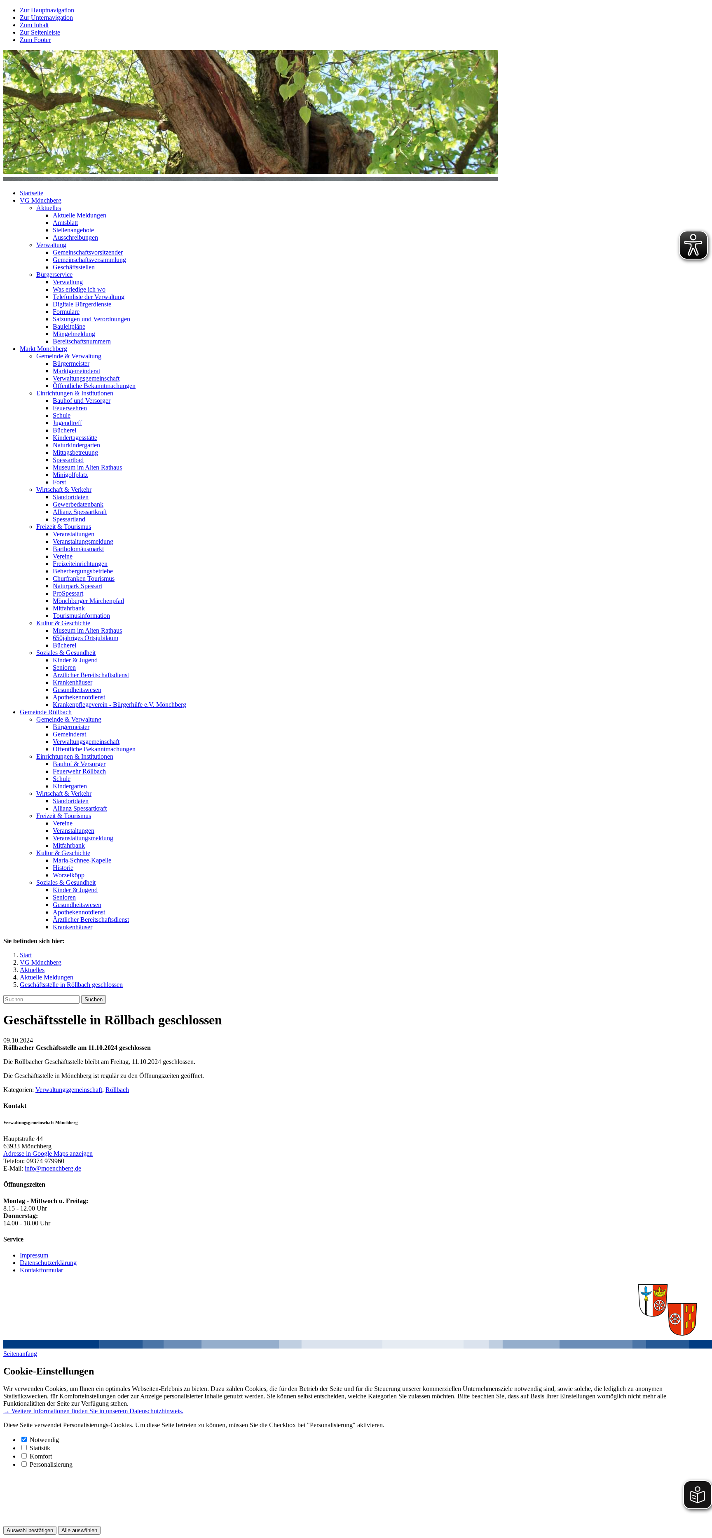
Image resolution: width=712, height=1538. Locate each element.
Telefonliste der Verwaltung (88, 296)
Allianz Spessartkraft (80, 511)
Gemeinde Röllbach (46, 711)
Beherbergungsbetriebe (83, 571)
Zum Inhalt (34, 24)
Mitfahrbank (69, 608)
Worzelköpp (68, 875)
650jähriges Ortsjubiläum (85, 637)
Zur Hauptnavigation (47, 10)
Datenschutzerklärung (48, 1262)
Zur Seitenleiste (40, 32)
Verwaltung (51, 244)
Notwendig (44, 1439)
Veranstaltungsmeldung (83, 541)
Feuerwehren (70, 407)
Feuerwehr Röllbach (79, 771)
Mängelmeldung (74, 333)
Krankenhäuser (72, 682)
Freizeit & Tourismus (63, 526)
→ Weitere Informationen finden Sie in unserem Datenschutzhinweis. (93, 1410)
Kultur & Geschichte (63, 622)
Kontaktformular (41, 1270)
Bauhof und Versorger (81, 400)
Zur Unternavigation (46, 17)
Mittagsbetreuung (75, 452)
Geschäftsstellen (74, 267)
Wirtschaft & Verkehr (63, 489)
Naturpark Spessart (77, 585)
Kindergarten (70, 786)
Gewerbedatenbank (78, 504)
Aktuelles (48, 207)
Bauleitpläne (69, 326)
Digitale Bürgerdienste (82, 304)
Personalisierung (51, 1464)
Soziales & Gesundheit (66, 652)
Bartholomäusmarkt (78, 548)
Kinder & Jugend (75, 660)
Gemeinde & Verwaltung (68, 356)
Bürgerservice (54, 274)
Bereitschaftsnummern (82, 341)
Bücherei (64, 430)
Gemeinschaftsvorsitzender (88, 252)
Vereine (63, 556)
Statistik (40, 1448)
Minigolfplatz (70, 474)
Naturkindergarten (76, 445)
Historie (63, 867)
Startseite (31, 192)
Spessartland (69, 519)
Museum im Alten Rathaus (87, 467)
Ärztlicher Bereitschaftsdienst (91, 674)
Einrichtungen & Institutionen (74, 393)
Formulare (66, 311)
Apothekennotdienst (79, 697)
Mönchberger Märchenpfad (88, 600)
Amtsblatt (65, 222)
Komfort (41, 1456)
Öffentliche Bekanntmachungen (94, 385)
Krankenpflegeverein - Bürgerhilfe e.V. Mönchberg (119, 704)
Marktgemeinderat (76, 370)
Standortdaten (71, 496)
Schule (61, 415)
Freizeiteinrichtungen (80, 563)
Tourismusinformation (81, 615)
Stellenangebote (73, 230)
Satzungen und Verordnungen (91, 319)
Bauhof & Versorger (79, 763)
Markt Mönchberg (43, 348)
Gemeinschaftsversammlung (89, 259)
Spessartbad (68, 459)
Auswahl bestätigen (30, 1530)
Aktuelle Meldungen (79, 215)
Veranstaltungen (73, 534)
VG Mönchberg (40, 200)
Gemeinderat (69, 734)
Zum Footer (35, 39)
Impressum (34, 1255)
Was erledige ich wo (79, 289)
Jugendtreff (67, 422)
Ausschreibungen (75, 237)
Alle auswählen (79, 1530)
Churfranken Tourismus (84, 578)
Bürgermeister (71, 363)
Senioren (64, 667)
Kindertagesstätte (75, 437)
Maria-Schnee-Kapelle (82, 860)
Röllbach (117, 1089)
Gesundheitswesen (77, 689)
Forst (59, 482)
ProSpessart (68, 593)
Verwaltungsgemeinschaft (86, 378)
